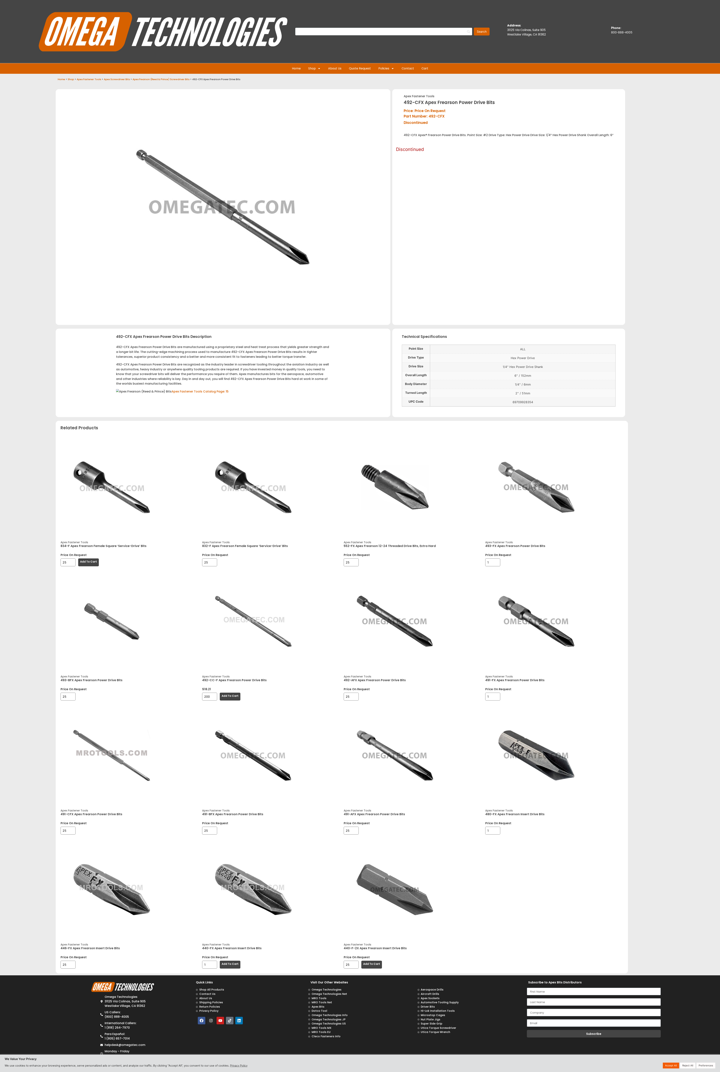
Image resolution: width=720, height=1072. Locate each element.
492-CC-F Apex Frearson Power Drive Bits (234, 680)
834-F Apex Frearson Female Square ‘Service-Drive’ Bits (103, 546)
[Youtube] (220, 1020)
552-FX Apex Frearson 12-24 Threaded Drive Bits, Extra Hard (390, 546)
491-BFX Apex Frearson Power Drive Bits (232, 814)
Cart (425, 68)
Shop (312, 68)
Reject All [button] (687, 1065)
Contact (408, 68)
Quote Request (360, 68)
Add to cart (88, 561)
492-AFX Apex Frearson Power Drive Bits (375, 680)
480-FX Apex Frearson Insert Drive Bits (514, 814)
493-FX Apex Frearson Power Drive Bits (515, 546)
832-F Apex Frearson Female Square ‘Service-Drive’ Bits (245, 546)
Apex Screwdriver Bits (117, 79)
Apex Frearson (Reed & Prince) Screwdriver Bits (161, 79)
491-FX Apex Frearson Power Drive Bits (514, 680)
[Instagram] (211, 1020)
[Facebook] (201, 1020)
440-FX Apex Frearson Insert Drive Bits (232, 948)
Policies (383, 68)
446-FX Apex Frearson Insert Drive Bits (90, 948)
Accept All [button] (671, 1065)
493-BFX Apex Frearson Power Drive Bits (91, 680)
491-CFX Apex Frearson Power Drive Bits (91, 814)
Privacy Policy (239, 1065)
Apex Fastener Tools (89, 79)
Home (296, 68)
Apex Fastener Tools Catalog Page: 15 (200, 391)
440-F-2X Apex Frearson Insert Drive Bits (375, 948)
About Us (334, 68)
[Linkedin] (239, 1020)
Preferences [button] (706, 1065)
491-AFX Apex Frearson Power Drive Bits (374, 814)
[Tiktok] (229, 1020)
